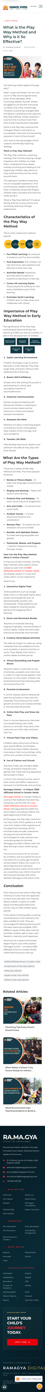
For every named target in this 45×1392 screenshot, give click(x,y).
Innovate (7, 1256)
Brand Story (30, 1199)
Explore (6, 1252)
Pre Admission (9, 1226)
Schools (28, 1296)
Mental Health (9, 1292)
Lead (5, 1260)
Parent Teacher (10, 1296)
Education (7, 1281)
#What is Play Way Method (16, 980)
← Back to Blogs (10, 21)
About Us (29, 1195)
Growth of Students (7, 1286)
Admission (7, 1273)
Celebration (8, 1277)
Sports (6, 1300)
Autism (28, 1273)
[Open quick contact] (5, 1387)
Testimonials (8, 1209)
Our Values (8, 1199)
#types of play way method (16, 975)
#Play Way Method (12, 971)
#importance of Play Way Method (19, 966)
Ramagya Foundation (30, 1204)
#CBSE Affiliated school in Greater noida (22, 962)
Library (28, 1285)
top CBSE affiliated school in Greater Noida (21, 806)
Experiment (30, 1252)
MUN (27, 1292)
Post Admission (32, 1226)
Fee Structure (9, 1230)
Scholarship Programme (30, 1231)
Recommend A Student (10, 1238)
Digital (28, 1277)
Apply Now (21, 1342)
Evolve (28, 1256)
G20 (26, 1281)
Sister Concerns (32, 1209)
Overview (7, 1195)
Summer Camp (32, 1300)
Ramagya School (12, 797)
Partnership (8, 1213)
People (6, 1203)
